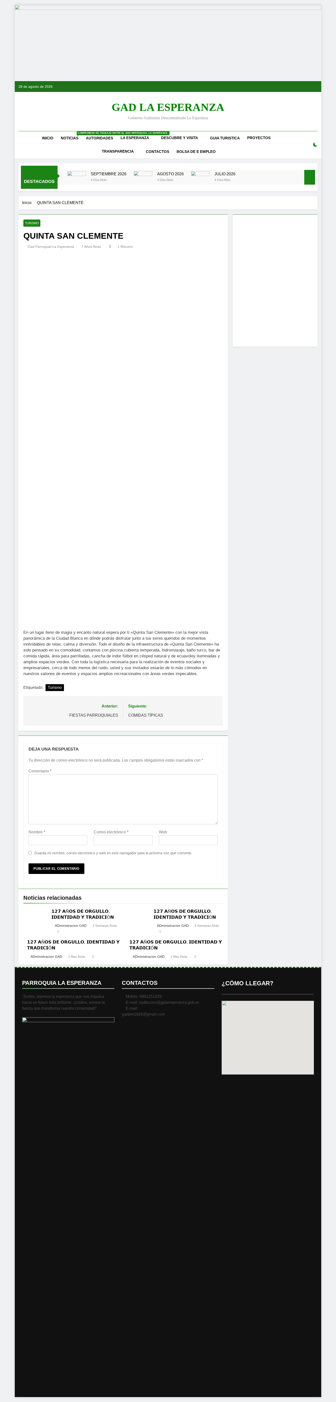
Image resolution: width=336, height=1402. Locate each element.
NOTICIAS (71, 136)
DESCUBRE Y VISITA (179, 138)
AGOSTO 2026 (170, 174)
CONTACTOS (157, 151)
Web (163, 832)
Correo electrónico (111, 832)
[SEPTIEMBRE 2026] (76, 180)
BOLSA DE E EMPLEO (196, 151)
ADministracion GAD (71, 926)
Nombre (37, 832)
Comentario (40, 771)
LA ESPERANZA (135, 138)
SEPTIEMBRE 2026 (108, 174)
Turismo (32, 223)
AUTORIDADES (99, 138)
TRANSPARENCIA (118, 151)
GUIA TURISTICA (225, 138)
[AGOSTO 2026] (143, 180)
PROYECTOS (259, 138)
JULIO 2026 (224, 174)
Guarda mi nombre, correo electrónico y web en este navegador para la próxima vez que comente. (113, 853)
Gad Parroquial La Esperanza (51, 247)
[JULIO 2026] (200, 180)
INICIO (47, 138)
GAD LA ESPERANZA (168, 107)
